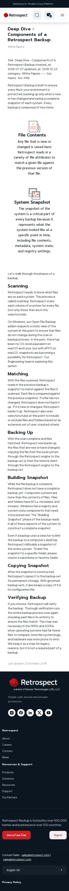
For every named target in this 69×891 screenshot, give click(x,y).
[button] (49, 15)
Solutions (8, 778)
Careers (7, 744)
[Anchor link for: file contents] (48, 134)
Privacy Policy (11, 882)
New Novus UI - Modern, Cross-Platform (33, 4)
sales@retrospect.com (36, 855)
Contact (7, 751)
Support (7, 791)
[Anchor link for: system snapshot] (52, 202)
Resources (8, 784)
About (6, 738)
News (5, 757)
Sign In (58, 835)
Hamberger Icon (62, 15)
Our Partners (9, 797)
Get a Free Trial (16, 835)
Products (8, 772)
